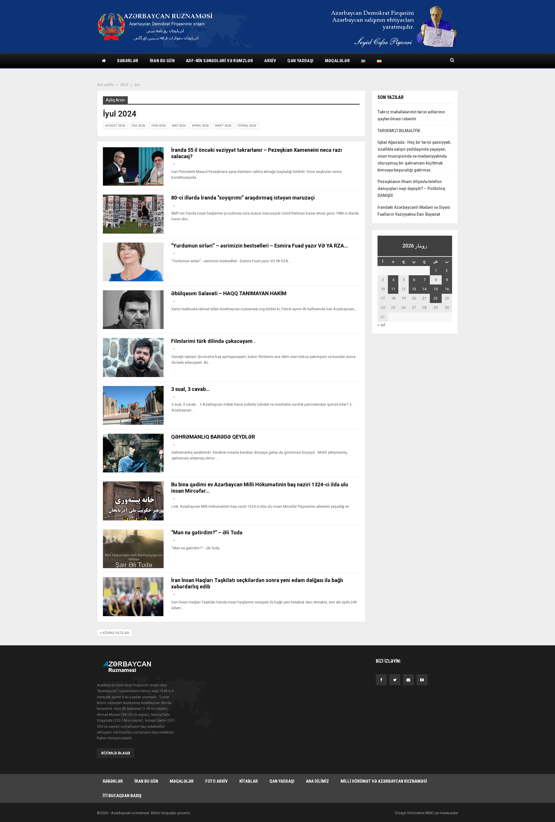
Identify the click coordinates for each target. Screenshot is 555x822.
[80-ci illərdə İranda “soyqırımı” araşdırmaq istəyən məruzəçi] (133, 214)
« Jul (381, 325)
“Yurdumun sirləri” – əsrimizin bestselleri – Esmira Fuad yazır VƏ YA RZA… (259, 246)
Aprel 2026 (200, 125)
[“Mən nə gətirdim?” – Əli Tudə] (133, 548)
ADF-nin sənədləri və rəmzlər (219, 60)
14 (424, 289)
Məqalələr (337, 60)
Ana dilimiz (317, 781)
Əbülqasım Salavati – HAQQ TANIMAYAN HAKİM (228, 293)
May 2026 (179, 125)
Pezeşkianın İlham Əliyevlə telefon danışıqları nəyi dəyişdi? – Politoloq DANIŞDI (411, 188)
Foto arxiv (216, 781)
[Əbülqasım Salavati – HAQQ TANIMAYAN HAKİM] (133, 309)
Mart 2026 (223, 125)
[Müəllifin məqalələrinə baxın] (174, 164)
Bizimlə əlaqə (115, 753)
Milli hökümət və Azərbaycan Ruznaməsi (384, 781)
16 (447, 289)
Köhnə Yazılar (115, 633)
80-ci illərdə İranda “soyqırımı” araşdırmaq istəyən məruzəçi (243, 198)
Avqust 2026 (115, 125)
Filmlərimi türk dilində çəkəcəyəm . (213, 341)
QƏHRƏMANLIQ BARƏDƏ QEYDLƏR (213, 437)
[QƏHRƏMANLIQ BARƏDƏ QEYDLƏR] (133, 453)
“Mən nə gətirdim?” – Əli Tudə (207, 532)
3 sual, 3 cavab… (190, 389)
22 (436, 298)
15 (436, 289)
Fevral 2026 (247, 125)
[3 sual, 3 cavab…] (133, 405)
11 (393, 289)
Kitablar (248, 781)
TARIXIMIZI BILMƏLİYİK (399, 130)
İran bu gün (162, 60)
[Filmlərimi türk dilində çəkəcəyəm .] (133, 357)
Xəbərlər (127, 60)
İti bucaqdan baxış (122, 795)
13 (414, 289)
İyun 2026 (158, 125)
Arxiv (270, 60)
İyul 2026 (138, 125)
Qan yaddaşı (300, 60)
